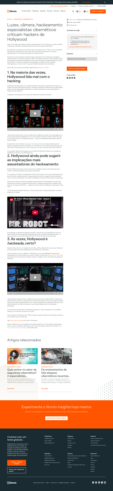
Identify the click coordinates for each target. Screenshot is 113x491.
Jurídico (47, 482)
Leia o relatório (86, 2)
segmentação (47, 367)
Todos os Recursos (95, 456)
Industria (70, 467)
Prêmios (69, 440)
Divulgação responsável (64, 482)
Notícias (69, 447)
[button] (73, 11)
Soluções (42, 11)
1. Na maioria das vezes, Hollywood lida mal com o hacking (82, 37)
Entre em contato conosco (86, 6)
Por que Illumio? (48, 456)
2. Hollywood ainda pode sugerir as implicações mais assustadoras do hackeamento (80, 42)
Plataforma (35, 11)
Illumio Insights (48, 440)
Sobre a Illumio (71, 438)
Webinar (92, 471)
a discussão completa (16, 320)
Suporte (73, 6)
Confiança (73, 482)
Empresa (62, 11)
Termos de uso (54, 482)
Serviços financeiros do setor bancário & (77, 456)
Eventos (92, 464)
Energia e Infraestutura (73, 458)
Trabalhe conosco (72, 443)
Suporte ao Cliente (95, 440)
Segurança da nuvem (49, 458)
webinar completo (43, 67)
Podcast (93, 469)
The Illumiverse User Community (98, 445)
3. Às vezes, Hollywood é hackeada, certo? (80, 47)
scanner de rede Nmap (56, 255)
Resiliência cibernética (23, 19)
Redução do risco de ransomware (52, 462)
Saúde (69, 462)
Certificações (94, 460)
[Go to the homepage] (12, 11)
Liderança (70, 445)
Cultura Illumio (14, 367)
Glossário (93, 467)
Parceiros (49, 11)
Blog (9, 19)
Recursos (56, 11)
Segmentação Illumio (49, 443)
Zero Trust (46, 464)
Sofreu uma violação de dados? (59, 6)
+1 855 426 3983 (101, 6)
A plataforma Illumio (49, 438)
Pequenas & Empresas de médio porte (76, 464)
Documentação (94, 443)
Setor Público (71, 460)
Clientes (93, 462)
